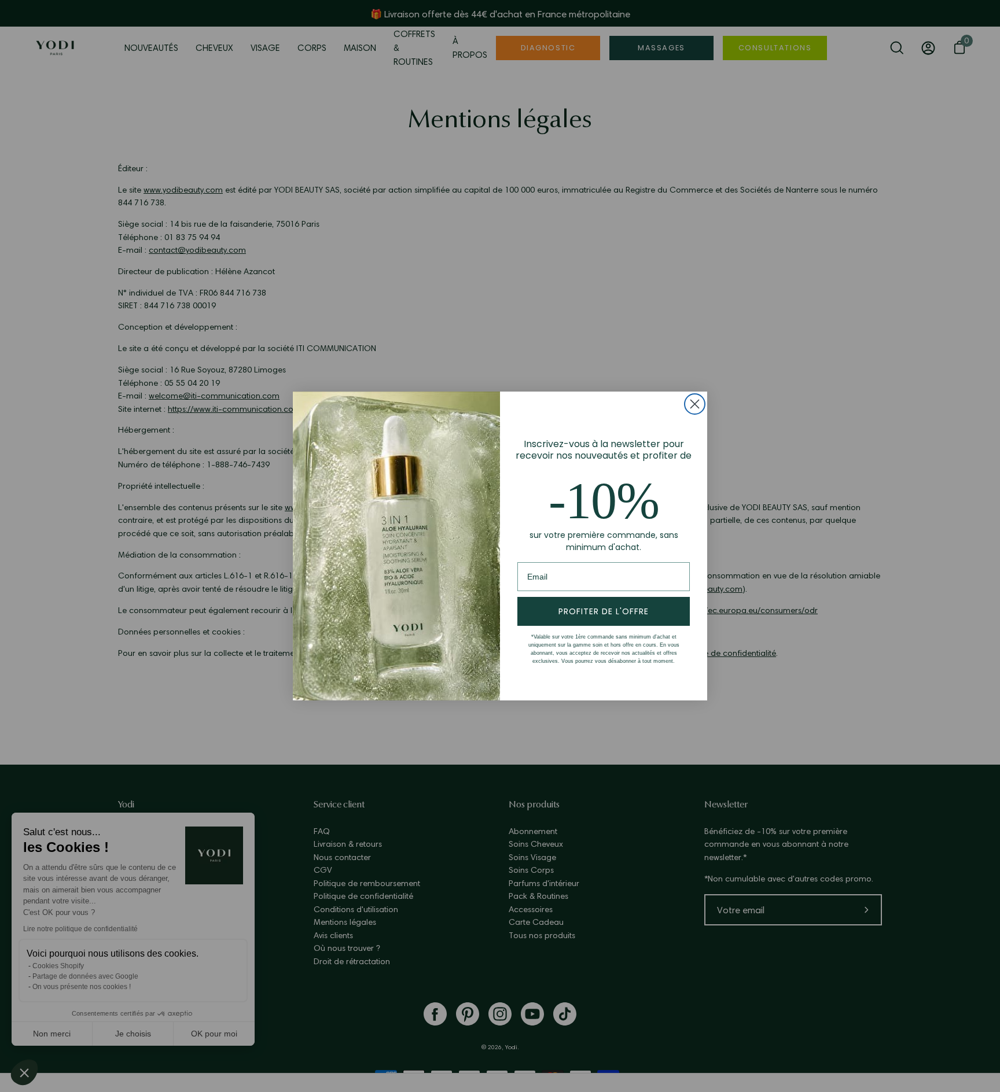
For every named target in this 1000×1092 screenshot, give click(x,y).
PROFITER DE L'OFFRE (603, 611)
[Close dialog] (695, 404)
